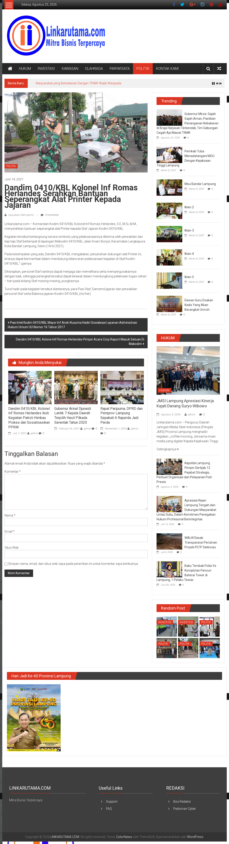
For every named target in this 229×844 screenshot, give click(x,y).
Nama (9, 515)
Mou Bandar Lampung (200, 184)
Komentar (12, 471)
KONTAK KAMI (167, 68)
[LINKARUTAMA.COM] (10, 68)
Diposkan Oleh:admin (21, 215)
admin (34, 433)
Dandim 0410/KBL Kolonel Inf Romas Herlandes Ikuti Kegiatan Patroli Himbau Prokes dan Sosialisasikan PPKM (29, 417)
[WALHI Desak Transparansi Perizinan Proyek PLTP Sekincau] (169, 541)
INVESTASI (46, 68)
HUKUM (25, 68)
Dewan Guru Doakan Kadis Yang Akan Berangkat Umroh (198, 304)
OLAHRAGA (94, 68)
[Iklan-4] (169, 257)
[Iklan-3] (169, 234)
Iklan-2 (189, 207)
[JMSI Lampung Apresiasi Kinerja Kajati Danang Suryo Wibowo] (188, 370)
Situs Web (11, 547)
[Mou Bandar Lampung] (169, 187)
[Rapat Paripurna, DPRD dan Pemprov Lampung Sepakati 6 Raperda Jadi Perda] (122, 387)
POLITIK (142, 68)
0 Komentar (52, 215)
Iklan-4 (189, 253)
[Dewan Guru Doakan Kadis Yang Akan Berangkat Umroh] (169, 303)
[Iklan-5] (169, 280)
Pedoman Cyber (184, 808)
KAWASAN (70, 68)
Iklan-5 (189, 277)
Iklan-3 (189, 230)
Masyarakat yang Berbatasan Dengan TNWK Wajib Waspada (78, 83)
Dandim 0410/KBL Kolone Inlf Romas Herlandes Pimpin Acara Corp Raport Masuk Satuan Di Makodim (80, 342)
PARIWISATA (120, 68)
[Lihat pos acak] (219, 68)
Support (111, 801)
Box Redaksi (182, 801)
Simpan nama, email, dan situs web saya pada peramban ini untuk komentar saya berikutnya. (73, 564)
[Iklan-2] (169, 210)
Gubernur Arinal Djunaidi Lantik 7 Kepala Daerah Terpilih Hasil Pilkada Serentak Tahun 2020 (72, 415)
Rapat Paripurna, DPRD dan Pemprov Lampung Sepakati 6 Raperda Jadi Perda (121, 415)
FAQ (109, 808)
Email (9, 531)
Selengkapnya (167, 449)
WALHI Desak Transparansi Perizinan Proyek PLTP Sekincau (200, 542)
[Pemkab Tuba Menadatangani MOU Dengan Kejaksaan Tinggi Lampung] (169, 154)
